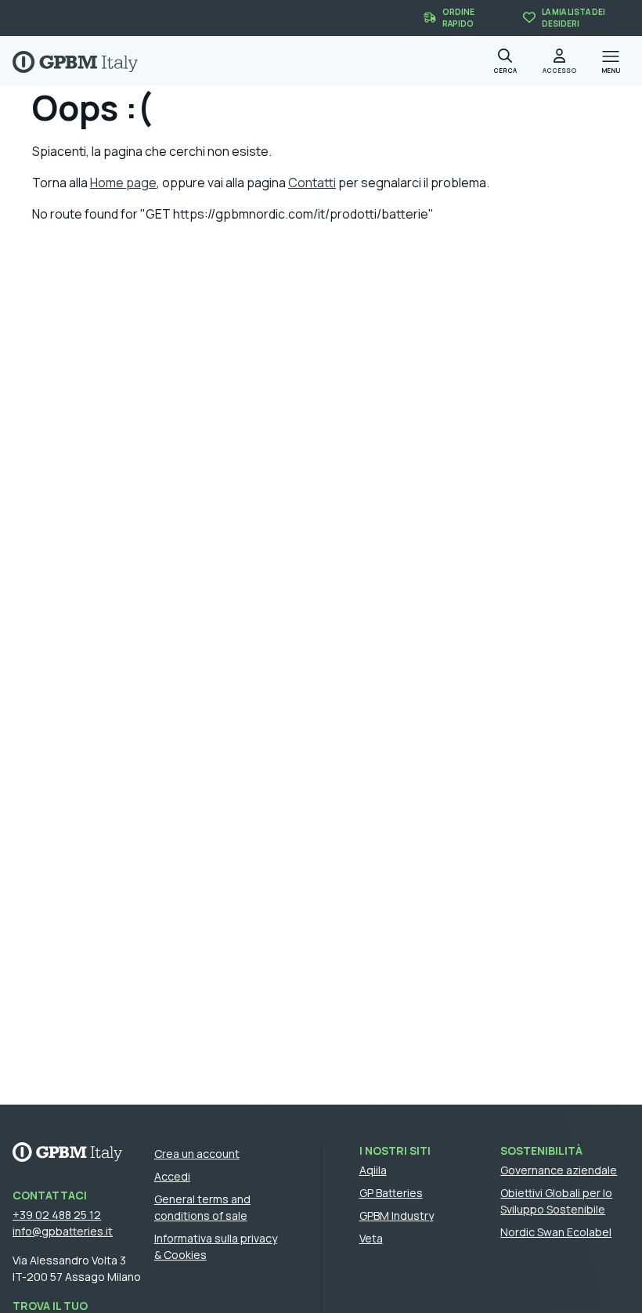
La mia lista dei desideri (573, 17)
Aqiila (373, 1170)
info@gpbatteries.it (63, 1231)
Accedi (172, 1176)
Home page (123, 182)
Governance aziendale (558, 1170)
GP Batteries (391, 1192)
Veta (371, 1238)
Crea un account (197, 1153)
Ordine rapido (458, 17)
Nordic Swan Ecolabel (555, 1231)
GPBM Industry (396, 1215)
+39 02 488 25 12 (57, 1214)
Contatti (312, 182)
